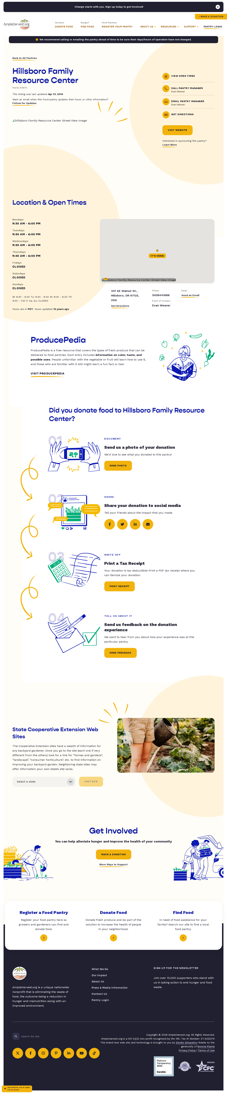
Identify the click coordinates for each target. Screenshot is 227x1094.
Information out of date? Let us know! (18, 1088)
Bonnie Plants (206, 1046)
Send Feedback (120, 652)
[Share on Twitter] (122, 524)
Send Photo (118, 465)
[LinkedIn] (68, 1053)
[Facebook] (30, 1053)
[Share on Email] (148, 524)
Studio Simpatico (187, 1042)
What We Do (100, 969)
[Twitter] (17, 1053)
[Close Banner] (218, 7)
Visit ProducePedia (48, 373)
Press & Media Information (110, 987)
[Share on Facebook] (109, 524)
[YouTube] (81, 1053)
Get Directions (120, 305)
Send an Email (190, 295)
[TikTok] (94, 1053)
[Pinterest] (56, 1053)
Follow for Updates (24, 103)
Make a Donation (212, 16)
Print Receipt (119, 586)
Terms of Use (206, 1050)
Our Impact (99, 975)
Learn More (169, 144)
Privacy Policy (187, 1050)
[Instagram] (43, 1053)
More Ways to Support (113, 864)
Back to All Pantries (24, 58)
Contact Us (99, 993)
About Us (98, 981)
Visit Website (177, 130)
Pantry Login (213, 26)
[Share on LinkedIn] (135, 524)
